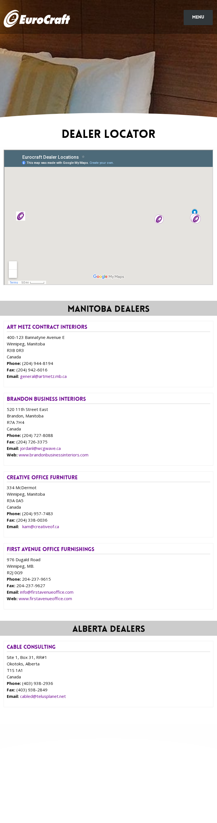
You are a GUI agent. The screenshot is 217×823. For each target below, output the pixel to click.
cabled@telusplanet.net (43, 696)
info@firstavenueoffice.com (46, 592)
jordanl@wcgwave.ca (40, 448)
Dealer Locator (93, 772)
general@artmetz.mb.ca (43, 376)
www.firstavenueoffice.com (45, 598)
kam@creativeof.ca (40, 526)
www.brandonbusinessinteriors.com (53, 455)
